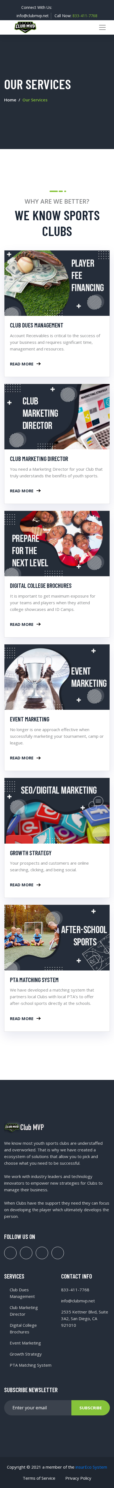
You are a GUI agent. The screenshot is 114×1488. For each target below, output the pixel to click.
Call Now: (76, 15)
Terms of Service (39, 1478)
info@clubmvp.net (33, 15)
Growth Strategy (30, 852)
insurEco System (91, 1467)
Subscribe (90, 1407)
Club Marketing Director (39, 458)
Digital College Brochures (41, 585)
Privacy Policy (78, 1478)
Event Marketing (29, 719)
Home (10, 100)
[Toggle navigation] (102, 27)
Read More (21, 364)
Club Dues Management (36, 325)
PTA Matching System (34, 979)
